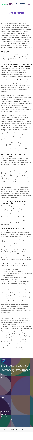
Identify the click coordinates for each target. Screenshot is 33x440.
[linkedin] (2, 415)
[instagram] (5, 415)
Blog (2, 390)
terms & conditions (6, 403)
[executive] (21, 4)
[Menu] (29, 4)
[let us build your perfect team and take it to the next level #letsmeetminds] (7, 4)
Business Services (5, 380)
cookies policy (4, 400)
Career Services (5, 387)
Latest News (4, 393)
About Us (3, 377)
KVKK (2, 406)
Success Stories (5, 384)
